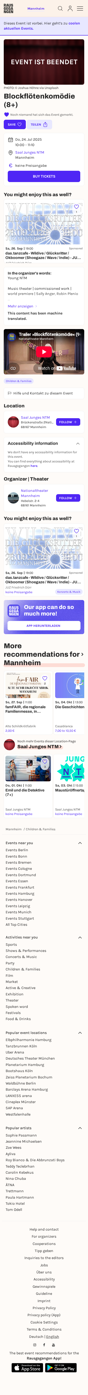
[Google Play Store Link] (61, 1367)
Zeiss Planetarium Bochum (29, 1077)
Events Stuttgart (20, 918)
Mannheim (14, 829)
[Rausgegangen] (8, 8)
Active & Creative (20, 988)
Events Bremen (18, 862)
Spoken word (17, 1006)
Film (9, 975)
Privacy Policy (44, 1308)
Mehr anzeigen (20, 306)
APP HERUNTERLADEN (53, 627)
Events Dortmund (21, 875)
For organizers (44, 1236)
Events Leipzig (18, 906)
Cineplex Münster (21, 1102)
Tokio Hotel (15, 1203)
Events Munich (18, 912)
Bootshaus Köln (19, 1071)
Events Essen (17, 881)
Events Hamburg (20, 893)
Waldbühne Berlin (21, 1083)
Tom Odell (14, 1209)
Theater (12, 1000)
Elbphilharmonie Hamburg (28, 1039)
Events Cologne (19, 868)
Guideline (44, 1293)
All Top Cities (16, 924)
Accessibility (44, 1279)
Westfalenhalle (18, 1114)
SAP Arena (14, 1108)
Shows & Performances (26, 950)
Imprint (44, 1301)
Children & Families (18, 381)
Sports (11, 944)
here (34, 466)
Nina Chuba (16, 1178)
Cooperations (44, 1243)
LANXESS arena (19, 1095)
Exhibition (14, 994)
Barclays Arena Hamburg (27, 1089)
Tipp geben (44, 1250)
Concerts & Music (21, 956)
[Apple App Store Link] (27, 1367)
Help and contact (44, 1229)
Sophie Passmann (21, 1135)
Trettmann (15, 1191)
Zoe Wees (13, 1147)
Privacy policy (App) (44, 1315)
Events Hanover (19, 899)
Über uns (44, 1272)
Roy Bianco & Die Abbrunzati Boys (35, 1160)
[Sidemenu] (80, 8)
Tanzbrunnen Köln (21, 1046)
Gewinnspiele (44, 1286)
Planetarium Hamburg (25, 1064)
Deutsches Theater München (30, 1058)
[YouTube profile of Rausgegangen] (53, 1345)
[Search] (60, 8)
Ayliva (10, 1154)
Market (12, 981)
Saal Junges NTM (29, 152)
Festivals (13, 1012)
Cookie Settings (44, 1322)
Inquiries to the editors (44, 1258)
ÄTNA (10, 1185)
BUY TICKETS (44, 176)
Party (10, 963)
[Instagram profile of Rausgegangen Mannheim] (34, 1345)
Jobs (44, 1265)
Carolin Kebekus (20, 1172)
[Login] (70, 8)
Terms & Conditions (44, 1329)
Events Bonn (16, 856)
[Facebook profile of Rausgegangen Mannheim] (44, 1345)
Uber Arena (15, 1052)
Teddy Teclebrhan (20, 1166)
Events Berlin (17, 850)
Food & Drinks (18, 1019)
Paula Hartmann (20, 1197)
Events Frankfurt (20, 887)
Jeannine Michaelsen (24, 1141)
